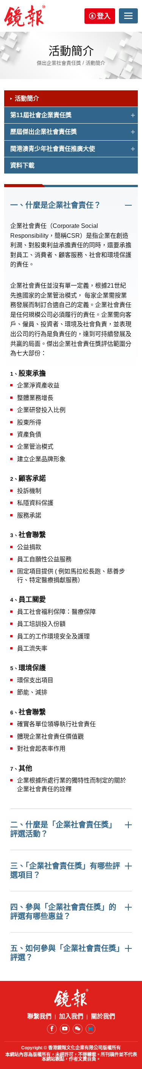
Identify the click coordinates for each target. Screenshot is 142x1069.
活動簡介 (27, 98)
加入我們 (71, 1016)
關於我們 (103, 1016)
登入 (104, 16)
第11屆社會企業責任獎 (41, 115)
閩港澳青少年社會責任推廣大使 (52, 149)
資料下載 (22, 165)
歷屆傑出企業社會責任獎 (43, 132)
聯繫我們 (39, 1016)
